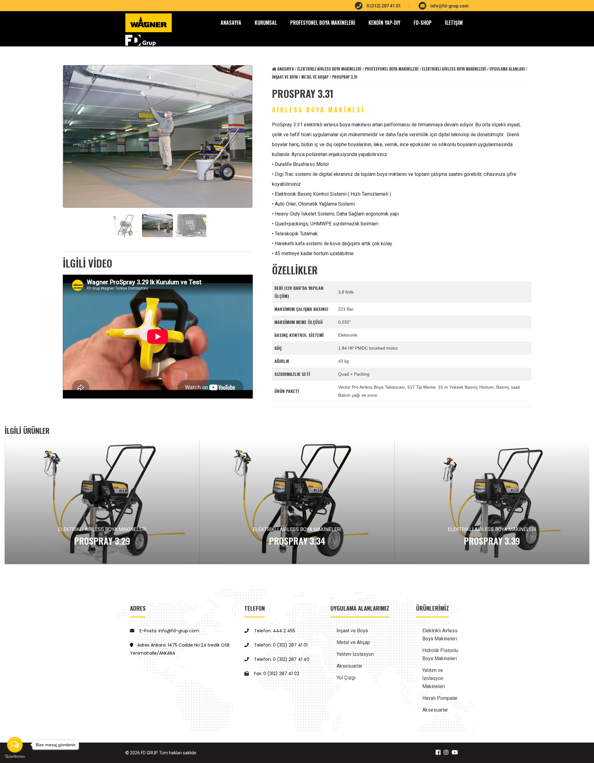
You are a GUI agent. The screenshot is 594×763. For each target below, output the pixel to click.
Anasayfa (285, 69)
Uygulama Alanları (507, 69)
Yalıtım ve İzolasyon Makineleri (433, 678)
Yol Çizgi (346, 678)
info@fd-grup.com (449, 5)
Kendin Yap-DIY (384, 22)
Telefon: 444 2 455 (274, 631)
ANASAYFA (231, 22)
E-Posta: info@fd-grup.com (168, 631)
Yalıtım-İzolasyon (355, 654)
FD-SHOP (423, 22)
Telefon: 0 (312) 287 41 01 (280, 645)
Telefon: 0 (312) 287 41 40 (281, 659)
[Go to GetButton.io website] (15, 757)
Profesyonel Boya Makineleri (322, 22)
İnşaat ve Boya (285, 77)
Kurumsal (266, 22)
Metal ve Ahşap (315, 77)
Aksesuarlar (349, 666)
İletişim (454, 22)
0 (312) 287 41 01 (383, 5)
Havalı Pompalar (440, 698)
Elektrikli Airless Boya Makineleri (329, 69)
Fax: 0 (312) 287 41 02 (276, 673)
